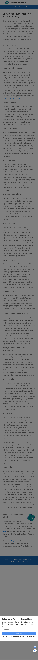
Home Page (10, 541)
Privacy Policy (25, 561)
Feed (4, 531)
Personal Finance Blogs (20, 559)
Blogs (17, 561)
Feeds (30, 559)
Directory (12, 561)
